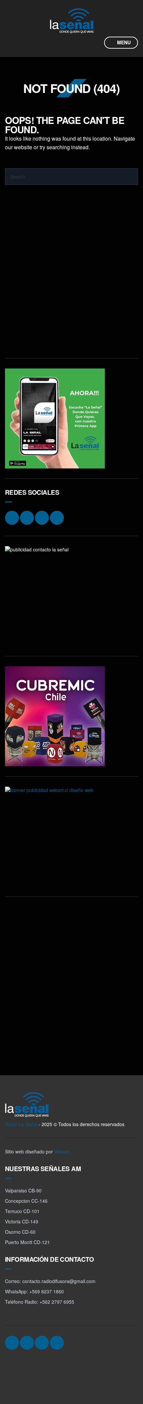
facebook (69, 43)
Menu (123, 42)
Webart (62, 1151)
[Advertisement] (71, 276)
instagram (57, 43)
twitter (82, 43)
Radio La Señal (21, 1124)
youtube (94, 43)
